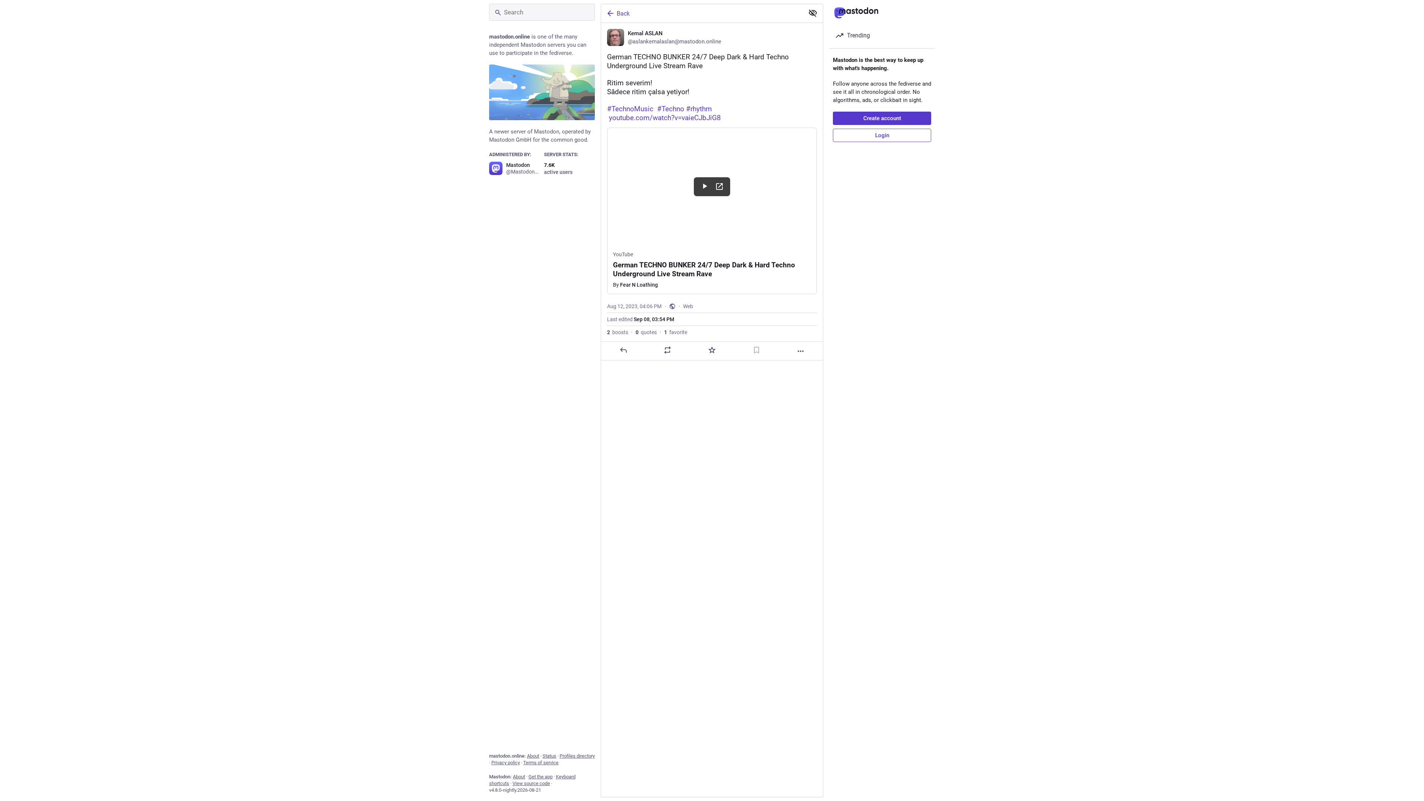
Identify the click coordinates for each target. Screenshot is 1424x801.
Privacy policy (505, 762)
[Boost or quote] (667, 350)
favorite (675, 332)
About (533, 756)
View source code (531, 783)
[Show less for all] (813, 13)
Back (623, 13)
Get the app (540, 776)
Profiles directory (577, 756)
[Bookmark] (756, 350)
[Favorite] (712, 350)
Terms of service (540, 762)
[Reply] (623, 350)
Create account (882, 118)
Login (882, 135)
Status (549, 756)
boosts (617, 332)
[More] (800, 351)
